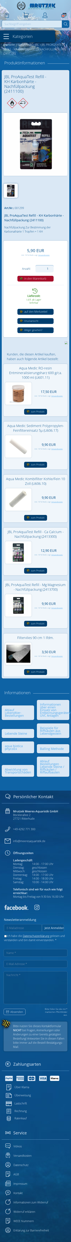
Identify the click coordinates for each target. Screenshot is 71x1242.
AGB (16, 1174)
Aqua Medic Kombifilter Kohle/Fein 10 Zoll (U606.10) (35, 481)
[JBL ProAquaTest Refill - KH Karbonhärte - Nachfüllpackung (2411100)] (35, 144)
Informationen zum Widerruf (30, 1202)
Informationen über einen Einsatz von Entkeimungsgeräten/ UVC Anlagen (55, 710)
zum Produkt (37, 411)
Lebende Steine (16, 733)
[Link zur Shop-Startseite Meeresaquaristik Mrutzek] (35, 5)
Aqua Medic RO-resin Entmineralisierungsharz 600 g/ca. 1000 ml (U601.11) (35, 373)
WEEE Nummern (23, 1221)
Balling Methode (52, 749)
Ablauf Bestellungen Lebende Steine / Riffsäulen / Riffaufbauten (52, 766)
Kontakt (18, 1193)
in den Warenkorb (35, 278)
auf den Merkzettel (35, 312)
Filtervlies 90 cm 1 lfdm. (35, 637)
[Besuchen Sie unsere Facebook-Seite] (16, 909)
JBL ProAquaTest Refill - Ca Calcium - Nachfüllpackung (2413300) (36, 534)
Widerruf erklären (24, 1212)
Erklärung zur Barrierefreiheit (31, 1230)
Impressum (20, 1184)
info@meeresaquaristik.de (29, 841)
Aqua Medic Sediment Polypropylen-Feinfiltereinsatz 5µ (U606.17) (35, 428)
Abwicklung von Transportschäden (18, 770)
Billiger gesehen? (33, 330)
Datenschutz (20, 1165)
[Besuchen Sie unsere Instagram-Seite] (34, 909)
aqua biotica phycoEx (14, 747)
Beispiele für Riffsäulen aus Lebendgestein (50, 731)
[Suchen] (65, 24)
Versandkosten (44, 255)
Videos (17, 1146)
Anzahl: (26, 269)
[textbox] (32, 24)
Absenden (16, 1012)
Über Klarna (21, 1087)
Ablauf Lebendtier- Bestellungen (14, 713)
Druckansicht (31, 321)
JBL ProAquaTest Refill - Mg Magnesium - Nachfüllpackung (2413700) (35, 587)
